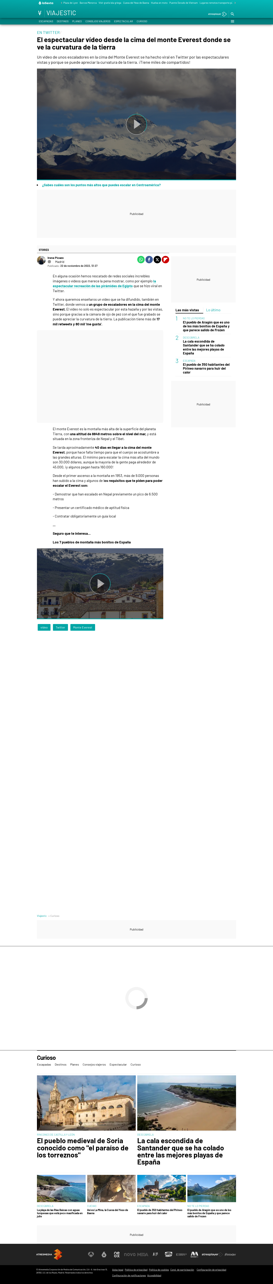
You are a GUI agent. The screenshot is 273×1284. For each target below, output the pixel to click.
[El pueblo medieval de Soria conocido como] (86, 1103)
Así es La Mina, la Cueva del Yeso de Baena (107, 1211)
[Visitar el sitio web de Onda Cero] (168, 1254)
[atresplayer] (216, 14)
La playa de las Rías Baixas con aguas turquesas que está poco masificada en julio (60, 1213)
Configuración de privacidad (211, 1269)
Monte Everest (82, 627)
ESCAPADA (189, 360)
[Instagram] (49, 261)
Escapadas (46, 21)
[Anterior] (60, 3)
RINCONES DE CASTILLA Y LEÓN (56, 1134)
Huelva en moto (159, 2)
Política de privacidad (136, 1269)
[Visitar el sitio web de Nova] (129, 1254)
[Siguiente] (234, 3)
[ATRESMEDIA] (49, 1254)
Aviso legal (117, 1269)
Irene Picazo (56, 257)
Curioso (142, 21)
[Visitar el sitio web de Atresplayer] (212, 1254)
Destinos (63, 21)
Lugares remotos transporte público (219, 2)
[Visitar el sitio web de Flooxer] (230, 1254)
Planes (77, 21)
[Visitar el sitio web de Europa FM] (181, 1254)
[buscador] (232, 14)
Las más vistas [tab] (187, 310)
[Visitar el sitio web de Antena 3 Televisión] (91, 1254)
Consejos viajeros (97, 21)
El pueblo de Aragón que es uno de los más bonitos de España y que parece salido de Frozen (206, 326)
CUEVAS (91, 1205)
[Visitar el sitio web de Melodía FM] (194, 1254)
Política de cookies (159, 1269)
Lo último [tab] (213, 310)
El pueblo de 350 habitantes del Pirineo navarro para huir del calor (206, 368)
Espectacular (123, 21)
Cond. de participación (182, 1269)
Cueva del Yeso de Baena (136, 2)
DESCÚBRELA (191, 337)
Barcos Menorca (88, 2)
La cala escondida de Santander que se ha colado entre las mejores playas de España (204, 347)
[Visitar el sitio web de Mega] (142, 1254)
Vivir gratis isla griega (110, 2)
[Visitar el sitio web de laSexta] (104, 1254)
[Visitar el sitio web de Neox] (116, 1254)
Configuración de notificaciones (129, 1275)
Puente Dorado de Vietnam (183, 2)
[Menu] (232, 21)
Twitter (60, 627)
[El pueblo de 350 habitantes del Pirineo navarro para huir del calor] (161, 1189)
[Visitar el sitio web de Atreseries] (155, 1254)
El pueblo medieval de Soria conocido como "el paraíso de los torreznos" (83, 1147)
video (44, 627)
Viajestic (42, 915)
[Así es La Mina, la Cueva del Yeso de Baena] (111, 1189)
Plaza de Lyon (70, 2)
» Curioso (53, 915)
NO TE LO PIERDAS (194, 318)
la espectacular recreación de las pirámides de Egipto (104, 283)
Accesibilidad (154, 1275)
